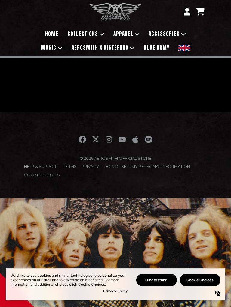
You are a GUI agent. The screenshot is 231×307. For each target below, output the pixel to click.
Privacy (90, 166)
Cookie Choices (42, 174)
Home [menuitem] (51, 34)
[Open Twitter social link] (95, 139)
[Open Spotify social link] (148, 139)
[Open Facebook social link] (82, 139)
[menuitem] (184, 47)
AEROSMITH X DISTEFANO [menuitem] (100, 48)
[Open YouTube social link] (122, 139)
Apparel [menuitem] (123, 34)
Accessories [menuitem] (164, 34)
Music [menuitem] (48, 48)
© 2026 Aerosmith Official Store (115, 158)
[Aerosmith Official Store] (115, 12)
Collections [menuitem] (82, 34)
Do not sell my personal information (147, 166)
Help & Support (41, 166)
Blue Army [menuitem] (156, 48)
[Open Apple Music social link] (135, 139)
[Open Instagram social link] (109, 139)
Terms (70, 166)
